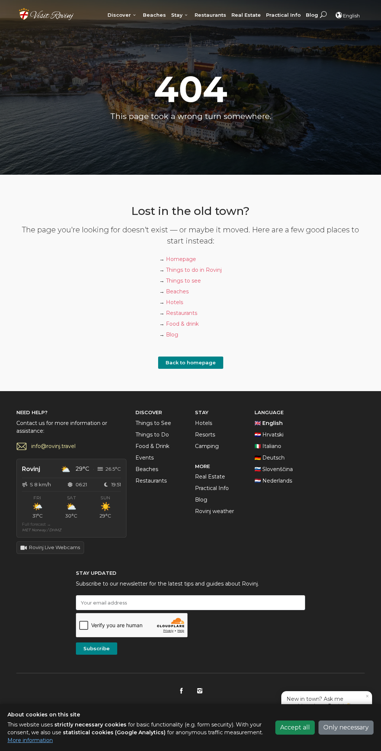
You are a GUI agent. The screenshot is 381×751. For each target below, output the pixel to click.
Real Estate (246, 15)
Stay (177, 15)
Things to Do (152, 434)
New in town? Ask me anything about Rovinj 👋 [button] (327, 701)
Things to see (183, 280)
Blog (312, 15)
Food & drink (182, 323)
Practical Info (283, 15)
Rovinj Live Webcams (54, 547)
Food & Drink (152, 446)
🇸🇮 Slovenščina (273, 469)
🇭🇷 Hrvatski (269, 434)
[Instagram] (199, 690)
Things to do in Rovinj (194, 270)
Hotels (174, 302)
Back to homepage (191, 362)
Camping (207, 446)
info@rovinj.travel (53, 446)
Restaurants (210, 15)
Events (144, 457)
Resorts (205, 434)
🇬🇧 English (268, 423)
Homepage (181, 259)
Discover (119, 15)
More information (30, 740)
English (351, 16)
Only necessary (346, 727)
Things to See (153, 423)
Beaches (154, 15)
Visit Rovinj (46, 13)
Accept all (295, 727)
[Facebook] (181, 690)
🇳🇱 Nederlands (273, 480)
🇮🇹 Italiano (267, 446)
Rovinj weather (214, 511)
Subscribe (96, 648)
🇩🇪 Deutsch (269, 457)
